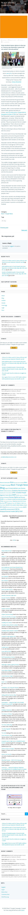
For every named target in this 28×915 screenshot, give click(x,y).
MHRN (19, 501)
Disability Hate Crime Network (6, 492)
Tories (25, 503)
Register (3, 887)
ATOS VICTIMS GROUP (7, 589)
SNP (16, 503)
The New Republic (6, 729)
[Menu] (25, 4)
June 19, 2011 (13, 40)
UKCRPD (7, 505)
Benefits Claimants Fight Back (9, 595)
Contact (3, 300)
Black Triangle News (7, 214)
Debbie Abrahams (8, 490)
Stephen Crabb (20, 503)
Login (3, 307)
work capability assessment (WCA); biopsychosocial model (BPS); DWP (13, 509)
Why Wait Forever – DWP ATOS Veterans (11, 760)
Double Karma (5, 647)
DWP (14, 495)
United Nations (20, 505)
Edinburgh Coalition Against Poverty (10, 664)
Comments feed (5, 894)
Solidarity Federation (6, 710)
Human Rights (13, 497)
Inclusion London (11, 499)
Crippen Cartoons (6, 608)
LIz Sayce (10, 501)
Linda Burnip (5, 501)
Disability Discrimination (19, 490)
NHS (21, 501)
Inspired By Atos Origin (7, 676)
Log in (2, 889)
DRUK (10, 495)
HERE (13, 540)
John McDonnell (19, 499)
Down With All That (6, 651)
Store (3, 310)
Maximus (15, 501)
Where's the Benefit (6, 754)
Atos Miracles (5, 576)
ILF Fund (5, 499)
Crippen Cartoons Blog (7, 614)
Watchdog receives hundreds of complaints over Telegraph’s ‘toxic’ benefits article (14, 330)
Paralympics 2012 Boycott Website (10, 687)
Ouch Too (4, 682)
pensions (9, 73)
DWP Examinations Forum (8, 657)
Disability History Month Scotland (10, 625)
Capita (6, 488)
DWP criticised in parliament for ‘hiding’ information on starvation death (14, 405)
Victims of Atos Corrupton (8, 748)
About (3, 295)
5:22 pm (22, 40)
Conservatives (13, 488)
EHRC (17, 495)
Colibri (22, 910)
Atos (11, 482)
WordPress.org (5, 897)
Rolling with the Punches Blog (9, 695)
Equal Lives (21, 495)
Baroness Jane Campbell (19, 482)
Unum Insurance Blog (7, 735)
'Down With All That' (6, 551)
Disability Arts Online (6, 622)
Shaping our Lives (11, 503)
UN (11, 505)
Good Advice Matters (7, 670)
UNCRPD (14, 505)
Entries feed (4, 892)
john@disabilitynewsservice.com (8, 457)
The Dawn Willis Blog (7, 724)
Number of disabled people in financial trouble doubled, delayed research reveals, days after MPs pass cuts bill (14, 273)
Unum (25, 505)
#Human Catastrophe (5, 482)
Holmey (4, 40)
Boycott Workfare (6, 598)
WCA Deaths (3, 507)
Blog (3, 298)
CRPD (19, 488)
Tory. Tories (2, 505)
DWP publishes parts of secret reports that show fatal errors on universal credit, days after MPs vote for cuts (14, 268)
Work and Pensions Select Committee (15, 507)
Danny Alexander (16, 82)
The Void (4, 733)
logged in (12, 246)
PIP (6, 503)
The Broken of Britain (7, 714)
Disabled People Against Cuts (9, 636)
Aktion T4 (4, 556)
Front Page (4, 305)
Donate (3, 303)
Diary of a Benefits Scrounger (9, 617)
